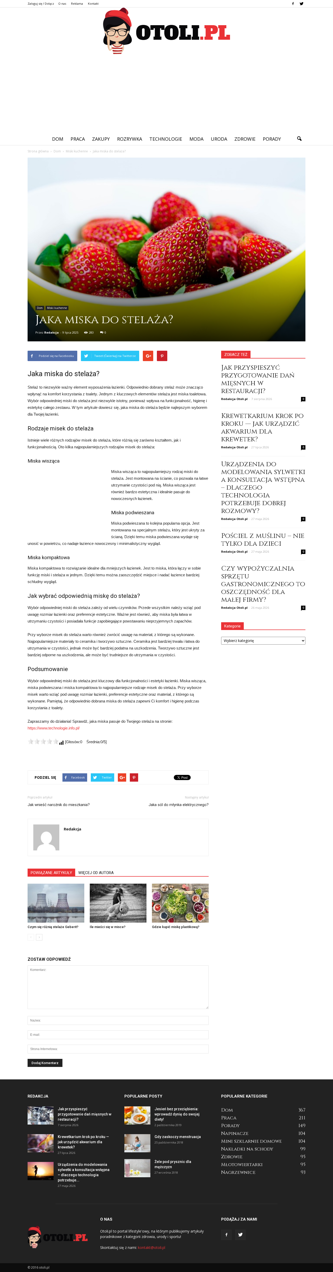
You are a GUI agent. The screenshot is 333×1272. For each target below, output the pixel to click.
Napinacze (234, 1133)
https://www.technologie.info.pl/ (54, 728)
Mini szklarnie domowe (251, 1141)
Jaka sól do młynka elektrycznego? (179, 804)
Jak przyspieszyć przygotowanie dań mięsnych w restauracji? (257, 379)
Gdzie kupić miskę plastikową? (175, 927)
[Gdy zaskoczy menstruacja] (137, 1143)
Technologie (165, 139)
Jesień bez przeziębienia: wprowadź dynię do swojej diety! (177, 1114)
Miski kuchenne (57, 308)
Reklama (77, 3)
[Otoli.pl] (166, 31)
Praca (78, 139)
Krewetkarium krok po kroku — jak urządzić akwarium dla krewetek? (262, 427)
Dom (57, 139)
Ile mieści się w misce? (107, 927)
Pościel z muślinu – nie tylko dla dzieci (262, 539)
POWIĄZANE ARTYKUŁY (51, 872)
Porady (272, 139)
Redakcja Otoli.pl (234, 399)
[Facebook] (293, 4)
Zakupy (101, 139)
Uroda (219, 139)
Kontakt (93, 3)
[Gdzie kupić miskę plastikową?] (180, 903)
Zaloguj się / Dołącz (41, 3)
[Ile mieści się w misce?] (118, 903)
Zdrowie (244, 139)
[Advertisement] (166, 93)
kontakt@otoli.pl (151, 1247)
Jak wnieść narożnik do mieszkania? (59, 804)
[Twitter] (301, 4)
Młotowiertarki (242, 1164)
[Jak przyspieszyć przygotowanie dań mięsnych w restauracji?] (41, 1115)
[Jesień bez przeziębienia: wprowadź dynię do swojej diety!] (137, 1115)
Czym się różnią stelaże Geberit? (53, 927)
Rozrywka (129, 139)
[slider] (43, 741)
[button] (299, 139)
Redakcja (51, 332)
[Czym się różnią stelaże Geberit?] (56, 903)
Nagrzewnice (238, 1172)
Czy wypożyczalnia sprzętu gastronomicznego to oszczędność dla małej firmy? (263, 584)
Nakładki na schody (247, 1149)
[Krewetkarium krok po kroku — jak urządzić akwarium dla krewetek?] (41, 1143)
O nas (62, 3)
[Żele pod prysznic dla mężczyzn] (137, 1168)
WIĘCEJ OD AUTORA (96, 872)
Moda (196, 139)
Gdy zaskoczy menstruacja (178, 1137)
